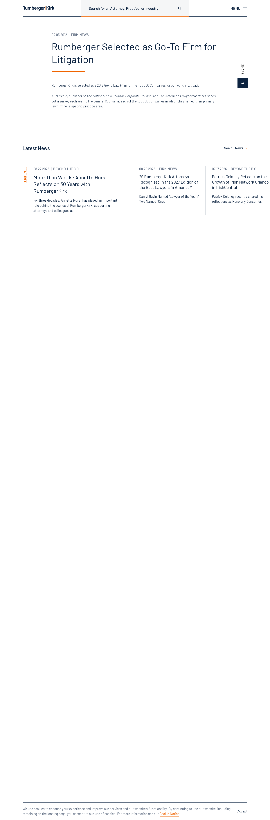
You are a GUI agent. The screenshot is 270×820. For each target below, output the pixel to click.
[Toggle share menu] (242, 83)
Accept (242, 811)
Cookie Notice (169, 814)
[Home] (38, 8)
